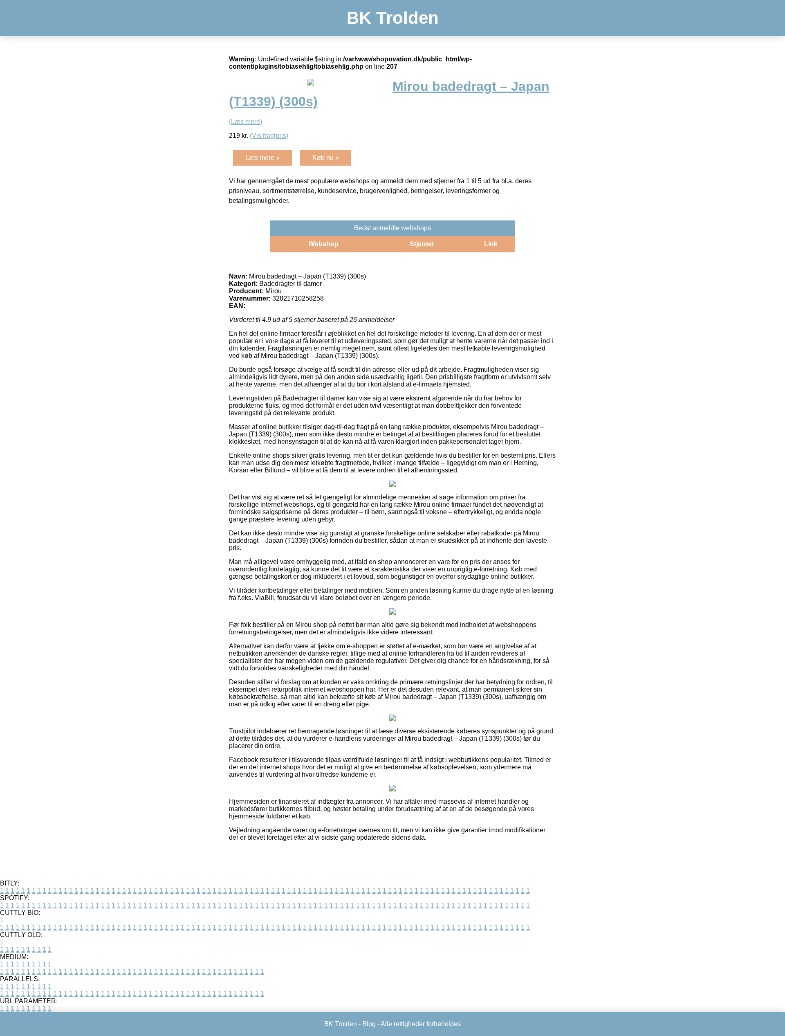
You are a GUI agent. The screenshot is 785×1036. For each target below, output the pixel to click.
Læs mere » (262, 157)
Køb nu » (325, 157)
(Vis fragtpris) (269, 135)
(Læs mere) (245, 121)
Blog (369, 1023)
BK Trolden (393, 17)
